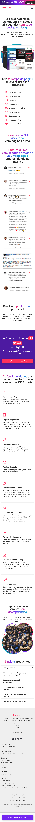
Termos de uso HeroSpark (17, 798)
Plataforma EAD (5, 765)
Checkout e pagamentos (8, 746)
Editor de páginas (6, 751)
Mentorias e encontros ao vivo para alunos (13, 754)
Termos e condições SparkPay (17, 800)
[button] (32, 8)
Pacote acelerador (6, 760)
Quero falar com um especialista (17, 361)
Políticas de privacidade (17, 795)
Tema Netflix (4, 767)
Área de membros (6, 749)
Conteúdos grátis (6, 774)
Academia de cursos (7, 762)
